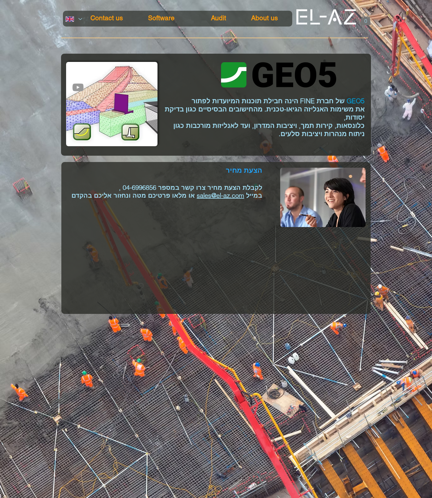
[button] (365, 18)
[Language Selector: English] (73, 19)
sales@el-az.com (220, 195)
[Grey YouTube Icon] (78, 87)
